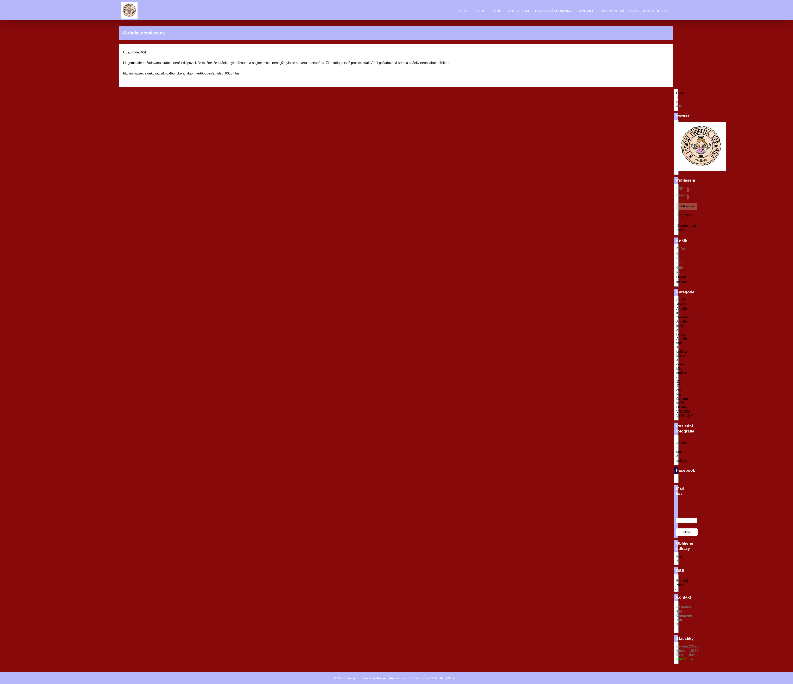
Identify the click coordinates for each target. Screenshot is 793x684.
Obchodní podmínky (553, 11)
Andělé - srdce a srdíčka (681, 451)
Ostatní (681, 407)
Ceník (497, 11)
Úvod (481, 11)
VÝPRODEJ (685, 416)
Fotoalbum (518, 11)
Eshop (464, 11)
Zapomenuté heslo (686, 228)
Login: (680, 188)
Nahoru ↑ (454, 678)
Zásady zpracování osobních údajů (633, 11)
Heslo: (681, 195)
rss (405, 678)
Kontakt (586, 11)
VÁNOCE (683, 411)
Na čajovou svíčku (682, 399)
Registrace (685, 215)
